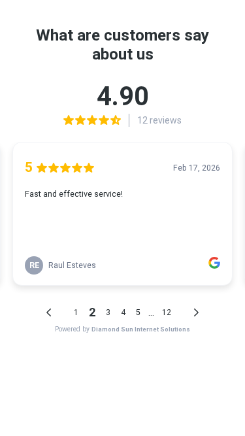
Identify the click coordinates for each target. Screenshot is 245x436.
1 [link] (76, 312)
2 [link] (92, 312)
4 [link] (123, 312)
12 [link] (166, 312)
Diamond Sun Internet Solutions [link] (140, 329)
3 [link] (108, 312)
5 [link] (138, 312)
